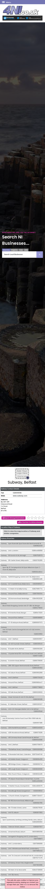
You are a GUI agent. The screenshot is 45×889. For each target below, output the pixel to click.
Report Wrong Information (14, 518)
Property (14, 250)
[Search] (39, 254)
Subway (4, 543)
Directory (6, 250)
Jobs (26, 250)
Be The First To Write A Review (31, 522)
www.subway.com (20, 496)
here (25, 885)
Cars (21, 250)
